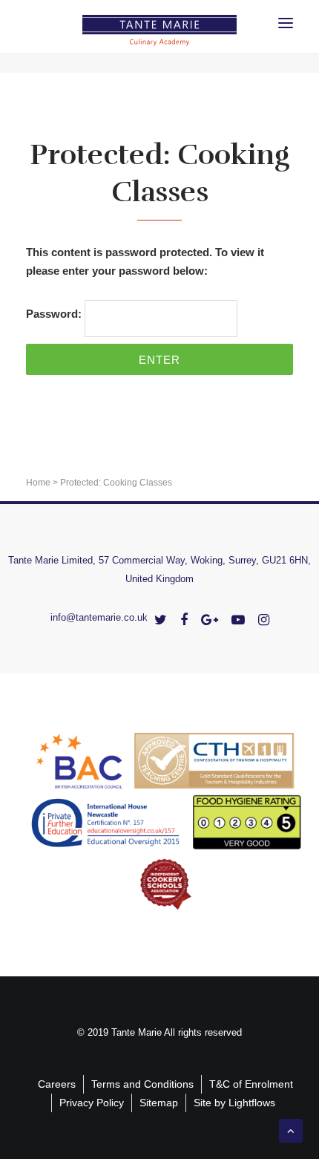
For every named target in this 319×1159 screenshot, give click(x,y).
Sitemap (158, 1103)
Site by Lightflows (234, 1103)
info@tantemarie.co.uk (99, 617)
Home (38, 482)
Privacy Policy (91, 1103)
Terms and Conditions (142, 1084)
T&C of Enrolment (251, 1084)
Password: (55, 313)
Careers (57, 1084)
